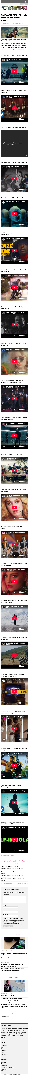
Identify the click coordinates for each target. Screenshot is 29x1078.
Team (2, 1064)
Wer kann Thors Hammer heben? (9, 966)
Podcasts (3, 1054)
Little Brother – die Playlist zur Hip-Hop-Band (12, 964)
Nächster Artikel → (22, 883)
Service (3, 24)
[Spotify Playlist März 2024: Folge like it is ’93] (14, 948)
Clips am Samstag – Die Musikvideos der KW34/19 (12, 872)
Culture (3, 1047)
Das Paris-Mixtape (5, 962)
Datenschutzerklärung (7, 1067)
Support (3, 1062)
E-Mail (4, 910)
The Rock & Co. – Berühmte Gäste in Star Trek (12, 960)
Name (4, 905)
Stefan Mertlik (14, 23)
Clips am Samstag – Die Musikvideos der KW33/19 (12, 876)
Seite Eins (4, 1045)
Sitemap (3, 1071)
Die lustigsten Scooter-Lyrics (8, 957)
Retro (2, 1049)
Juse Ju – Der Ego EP (7, 995)
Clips (4, 855)
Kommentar (6, 894)
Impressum (4, 1065)
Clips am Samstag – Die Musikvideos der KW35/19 (12, 869)
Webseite (5, 914)
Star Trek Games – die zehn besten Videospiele (12, 968)
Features (3, 1050)
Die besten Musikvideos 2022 (9, 866)
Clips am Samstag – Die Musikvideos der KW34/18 (13, 1004)
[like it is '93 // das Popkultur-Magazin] (14, 9)
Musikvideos (10, 855)
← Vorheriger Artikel (7, 883)
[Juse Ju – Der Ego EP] (14, 991)
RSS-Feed (4, 1069)
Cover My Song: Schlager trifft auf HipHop (11, 998)
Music (21, 23)
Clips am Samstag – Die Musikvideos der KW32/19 (12, 879)
